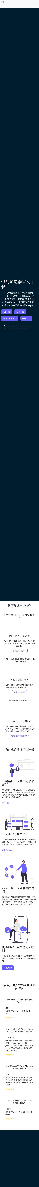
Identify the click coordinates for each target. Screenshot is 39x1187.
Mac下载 (26, 318)
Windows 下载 (10, 318)
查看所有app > (7, 850)
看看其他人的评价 (19, 651)
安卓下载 (20, 311)
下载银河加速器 (19, 692)
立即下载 (5, 803)
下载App (8, 967)
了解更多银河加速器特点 (19, 736)
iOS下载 (7, 311)
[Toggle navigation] (35, 4)
